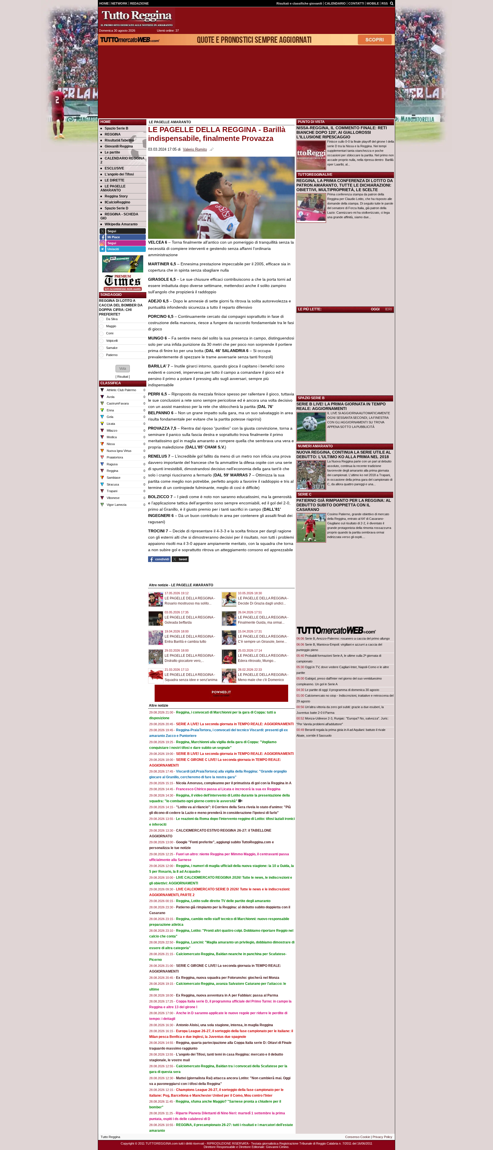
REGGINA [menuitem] (113, 134)
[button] (123, 368)
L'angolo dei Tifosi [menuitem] (119, 174)
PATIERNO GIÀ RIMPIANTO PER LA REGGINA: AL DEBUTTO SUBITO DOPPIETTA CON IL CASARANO (343, 505)
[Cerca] (391, 3)
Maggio (111, 326)
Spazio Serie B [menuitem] (116, 128)
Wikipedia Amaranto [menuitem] (121, 224)
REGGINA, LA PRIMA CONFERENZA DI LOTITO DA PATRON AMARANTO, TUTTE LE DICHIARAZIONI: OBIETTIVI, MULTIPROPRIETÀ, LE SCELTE (344, 185)
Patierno (112, 355)
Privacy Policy (382, 1137)
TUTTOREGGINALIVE (315, 175)
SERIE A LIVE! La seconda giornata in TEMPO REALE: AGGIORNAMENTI (235, 724)
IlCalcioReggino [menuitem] (117, 202)
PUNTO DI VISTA (311, 122)
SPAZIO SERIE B (311, 398)
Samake (112, 347)
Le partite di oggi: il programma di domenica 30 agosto (342, 690)
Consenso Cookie (357, 1137)
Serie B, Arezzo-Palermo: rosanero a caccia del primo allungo (347, 638)
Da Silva (112, 319)
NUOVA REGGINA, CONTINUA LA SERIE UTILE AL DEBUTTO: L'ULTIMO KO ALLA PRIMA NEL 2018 (343, 454)
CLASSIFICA (110, 383)
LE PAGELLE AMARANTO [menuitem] (113, 188)
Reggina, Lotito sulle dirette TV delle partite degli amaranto (223, 901)
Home (105, 122)
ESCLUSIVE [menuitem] (114, 168)
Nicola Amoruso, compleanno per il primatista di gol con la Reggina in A (234, 783)
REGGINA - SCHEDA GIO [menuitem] (119, 216)
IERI (388, 309)
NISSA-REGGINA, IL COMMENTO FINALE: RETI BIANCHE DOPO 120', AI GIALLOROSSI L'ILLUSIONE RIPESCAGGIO (341, 132)
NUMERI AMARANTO (315, 446)
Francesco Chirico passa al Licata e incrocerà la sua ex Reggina (228, 789)
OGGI (375, 309)
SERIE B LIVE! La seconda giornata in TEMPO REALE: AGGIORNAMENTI (235, 754)
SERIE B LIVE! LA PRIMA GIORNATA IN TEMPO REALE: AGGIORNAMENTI (341, 406)
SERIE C (305, 494)
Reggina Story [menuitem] (116, 196)
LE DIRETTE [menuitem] (114, 180)
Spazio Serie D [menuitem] (116, 208)
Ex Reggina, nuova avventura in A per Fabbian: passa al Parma (227, 995)
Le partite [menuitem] (112, 152)
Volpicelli (112, 340)
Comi (109, 333)
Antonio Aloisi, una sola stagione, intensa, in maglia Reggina (224, 1025)
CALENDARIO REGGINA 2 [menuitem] (122, 160)
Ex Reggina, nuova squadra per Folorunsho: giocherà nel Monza (227, 978)
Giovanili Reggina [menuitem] (119, 146)
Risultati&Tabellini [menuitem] (119, 140)
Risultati (122, 376)
